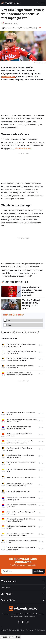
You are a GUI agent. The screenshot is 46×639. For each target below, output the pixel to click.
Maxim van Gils (8, 76)
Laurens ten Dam (32, 332)
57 (40, 28)
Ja (9, 320)
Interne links (8, 600)
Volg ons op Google (11, 23)
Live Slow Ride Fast (23, 148)
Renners (5, 587)
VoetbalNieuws (40, 630)
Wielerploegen (8, 581)
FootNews (29, 630)
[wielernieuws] (23, 608)
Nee (9, 325)
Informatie (7, 594)
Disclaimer (20, 630)
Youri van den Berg (10, 28)
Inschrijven (38, 571)
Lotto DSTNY (19, 332)
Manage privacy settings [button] (10, 637)
